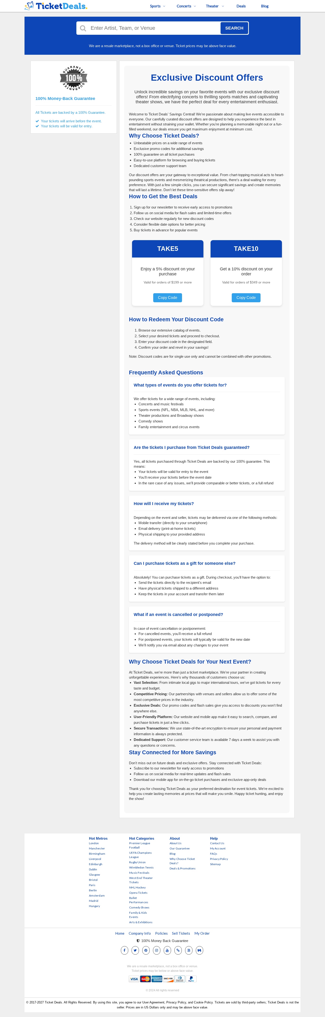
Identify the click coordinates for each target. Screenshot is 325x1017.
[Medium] (199, 950)
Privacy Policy (219, 859)
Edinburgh (95, 864)
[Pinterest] (145, 950)
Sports (155, 6)
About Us (176, 843)
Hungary (94, 906)
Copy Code (167, 298)
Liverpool (95, 859)
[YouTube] (167, 950)
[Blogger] (188, 950)
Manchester (97, 848)
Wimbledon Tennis (141, 867)
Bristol (93, 880)
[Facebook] (124, 950)
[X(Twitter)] (135, 950)
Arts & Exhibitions (141, 922)
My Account (218, 848)
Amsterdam (97, 895)
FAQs (213, 853)
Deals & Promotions (183, 868)
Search (234, 28)
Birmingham (97, 853)
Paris (92, 885)
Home (119, 933)
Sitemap (215, 864)
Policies (161, 933)
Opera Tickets (138, 892)
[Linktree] (178, 950)
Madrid (93, 901)
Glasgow (94, 874)
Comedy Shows (139, 907)
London (94, 843)
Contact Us (217, 843)
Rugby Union (137, 862)
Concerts (184, 6)
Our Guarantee (180, 848)
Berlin (93, 890)
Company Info (140, 933)
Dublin (93, 869)
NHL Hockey (137, 887)
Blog (265, 6)
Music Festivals (139, 872)
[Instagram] (156, 950)
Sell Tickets (181, 933)
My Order (202, 933)
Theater (212, 6)
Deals (241, 6)
